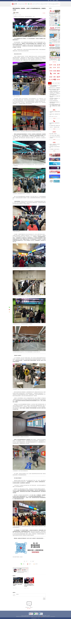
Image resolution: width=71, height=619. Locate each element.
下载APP (54, 0)
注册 (48, 0)
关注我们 (57, 0)
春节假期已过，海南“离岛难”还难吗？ (17, 585)
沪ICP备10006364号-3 (39, 615)
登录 (50, 0)
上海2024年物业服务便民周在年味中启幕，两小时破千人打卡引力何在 (29, 585)
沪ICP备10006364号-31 (33, 615)
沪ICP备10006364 (28, 615)
